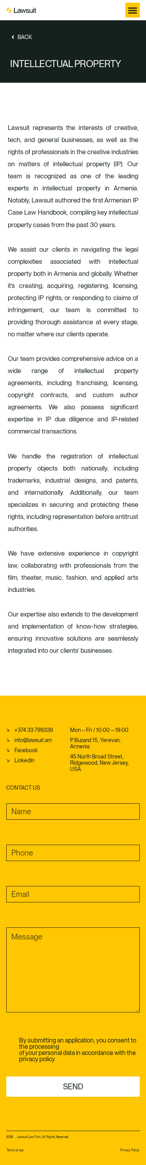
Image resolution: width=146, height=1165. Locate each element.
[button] (132, 10)
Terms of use (15, 1150)
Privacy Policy (129, 1150)
